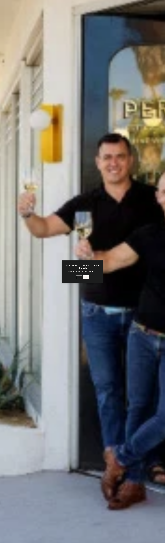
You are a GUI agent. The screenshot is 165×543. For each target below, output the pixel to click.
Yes (86, 277)
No (79, 277)
